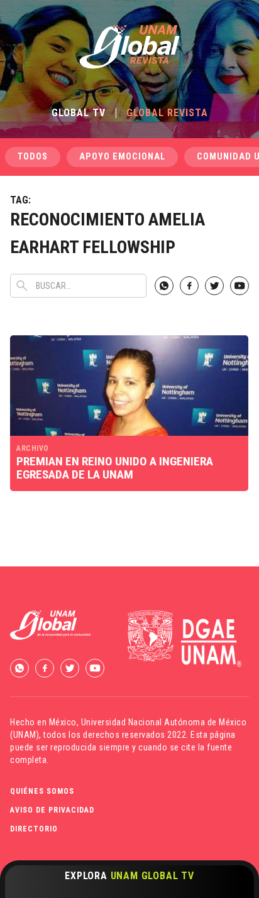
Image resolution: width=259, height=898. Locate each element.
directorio (34, 829)
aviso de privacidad (52, 810)
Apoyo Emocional (122, 156)
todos (33, 156)
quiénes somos (42, 791)
